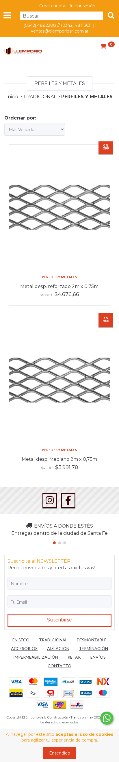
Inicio (12, 96)
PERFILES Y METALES (59, 277)
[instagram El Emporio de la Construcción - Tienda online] (49, 500)
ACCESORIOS (24, 648)
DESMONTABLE (92, 639)
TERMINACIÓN (93, 648)
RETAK (74, 657)
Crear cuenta (52, 5)
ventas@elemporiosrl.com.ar (59, 31)
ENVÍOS (98, 657)
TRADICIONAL (39, 96)
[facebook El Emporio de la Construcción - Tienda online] (68, 500)
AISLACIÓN (58, 648)
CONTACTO (59, 665)
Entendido (59, 753)
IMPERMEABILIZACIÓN (35, 657)
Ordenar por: (20, 118)
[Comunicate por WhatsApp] (106, 718)
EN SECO (20, 639)
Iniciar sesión (82, 5)
